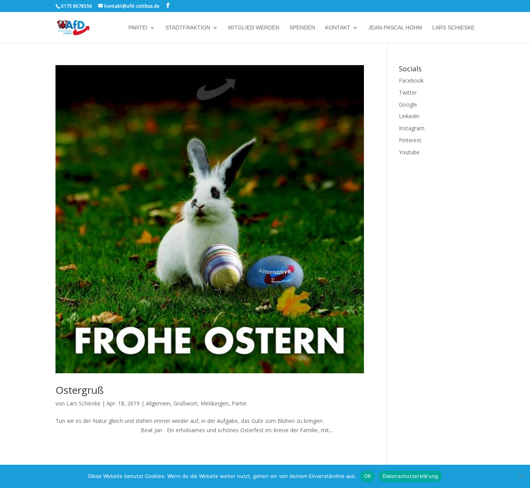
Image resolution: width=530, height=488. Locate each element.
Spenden (302, 28)
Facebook (411, 80)
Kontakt (337, 28)
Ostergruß (79, 390)
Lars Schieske (453, 28)
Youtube (409, 152)
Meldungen (215, 403)
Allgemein (158, 403)
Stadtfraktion (187, 28)
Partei (137, 28)
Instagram (411, 128)
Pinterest (410, 140)
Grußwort (185, 403)
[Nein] (520, 476)
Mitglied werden (253, 28)
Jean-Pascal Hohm (395, 28)
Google (408, 104)
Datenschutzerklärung (410, 476)
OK (367, 476)
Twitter (408, 92)
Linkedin (409, 116)
